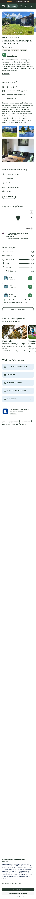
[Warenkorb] (26, 6)
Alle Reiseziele (13, 421)
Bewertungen (22, 1)
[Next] (32, 22)
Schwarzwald (25, 421)
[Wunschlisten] (21, 6)
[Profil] (31, 6)
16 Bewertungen (12, 56)
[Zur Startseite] (3, 6)
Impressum (13, 413)
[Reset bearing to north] (31, 217)
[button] (18, 22)
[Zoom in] (31, 212)
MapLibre (27, 228)
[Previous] (3, 22)
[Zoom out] (31, 214)
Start (3, 421)
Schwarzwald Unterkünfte (10, 423)
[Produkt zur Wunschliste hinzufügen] (31, 14)
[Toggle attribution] (31, 228)
